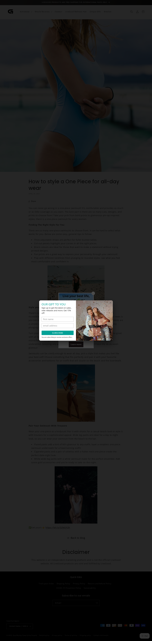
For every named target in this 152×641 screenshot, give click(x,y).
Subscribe (57, 333)
